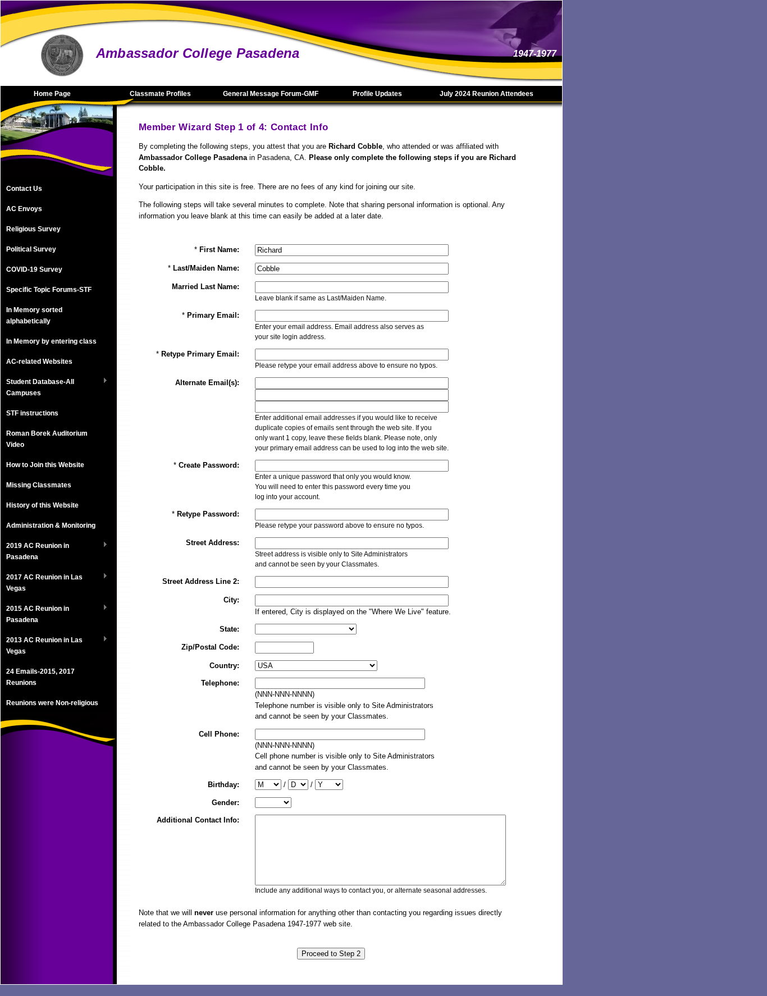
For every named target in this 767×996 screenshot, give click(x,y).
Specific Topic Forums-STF (49, 290)
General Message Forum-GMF (270, 94)
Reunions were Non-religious (52, 703)
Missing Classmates (38, 485)
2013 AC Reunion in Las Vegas (42, 645)
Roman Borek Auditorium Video (47, 439)
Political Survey (31, 249)
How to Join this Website (45, 465)
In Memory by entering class (51, 341)
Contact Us (24, 189)
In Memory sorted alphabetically (34, 315)
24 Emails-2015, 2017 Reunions (40, 677)
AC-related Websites (39, 361)
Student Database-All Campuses (37, 387)
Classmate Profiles (160, 94)
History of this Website (42, 505)
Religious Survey (33, 229)
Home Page (52, 94)
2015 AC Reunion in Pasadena (35, 614)
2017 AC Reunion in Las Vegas (42, 582)
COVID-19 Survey (34, 269)
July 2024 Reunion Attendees (486, 94)
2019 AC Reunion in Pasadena (35, 551)
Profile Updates (377, 94)
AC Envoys (24, 209)
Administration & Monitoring (50, 525)
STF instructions (32, 413)
